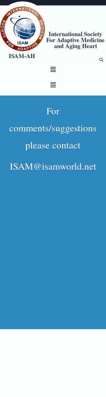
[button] (53, 69)
